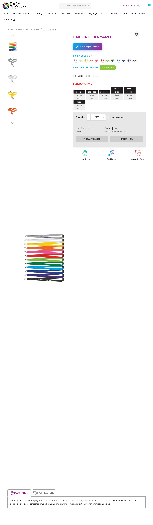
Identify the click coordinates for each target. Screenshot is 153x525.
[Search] (61, 6)
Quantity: (80, 117)
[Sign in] (138, 5)
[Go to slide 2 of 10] (12, 123)
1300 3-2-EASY (127, 6)
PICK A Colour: (82, 56)
